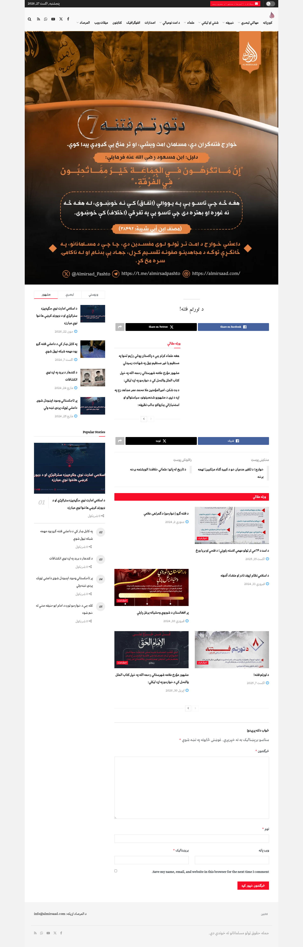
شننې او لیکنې (210, 23)
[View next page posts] (144, 419)
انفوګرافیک (133, 23)
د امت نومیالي (171, 23)
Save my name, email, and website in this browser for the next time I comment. (210, 872)
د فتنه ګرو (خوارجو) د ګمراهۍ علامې (166, 513)
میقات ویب (101, 23)
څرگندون (262, 751)
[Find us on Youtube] (53, 19)
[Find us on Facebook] (68, 19)
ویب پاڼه (264, 850)
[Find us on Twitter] (61, 19)
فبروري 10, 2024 (174, 621)
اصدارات (150, 23)
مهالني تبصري (249, 23)
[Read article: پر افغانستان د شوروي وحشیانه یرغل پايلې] (151, 587)
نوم (265, 829)
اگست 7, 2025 (256, 683)
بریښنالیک (181, 850)
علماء (190, 23)
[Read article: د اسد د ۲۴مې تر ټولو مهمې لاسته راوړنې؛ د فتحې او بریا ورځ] (232, 525)
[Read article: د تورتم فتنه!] (232, 649)
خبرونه (230, 23)
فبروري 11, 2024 (254, 584)
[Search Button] (29, 19)
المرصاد (85, 23)
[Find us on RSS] (38, 19)
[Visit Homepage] (271, 15)
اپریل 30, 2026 (175, 690)
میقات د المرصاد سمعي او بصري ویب (233, 3)
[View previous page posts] (151, 419)
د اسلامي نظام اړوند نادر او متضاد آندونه (245, 575)
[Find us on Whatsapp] (45, 19)
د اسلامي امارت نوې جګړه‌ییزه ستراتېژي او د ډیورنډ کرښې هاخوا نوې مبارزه (56, 315)
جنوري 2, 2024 (175, 522)
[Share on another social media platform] (119, 327)
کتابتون (117, 23)
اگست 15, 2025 (255, 559)
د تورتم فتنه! (261, 675)
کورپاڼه (267, 23)
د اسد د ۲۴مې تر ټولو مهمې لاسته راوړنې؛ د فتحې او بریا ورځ (232, 550)
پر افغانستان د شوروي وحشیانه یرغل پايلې (163, 612)
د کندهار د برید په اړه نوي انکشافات (71, 558)
